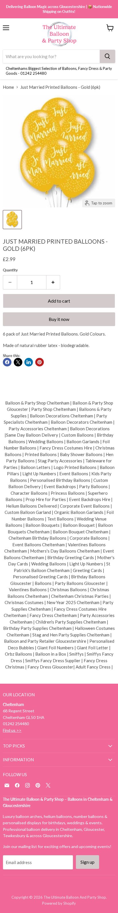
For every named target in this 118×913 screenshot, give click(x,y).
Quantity (10, 270)
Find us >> (12, 730)
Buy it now (59, 319)
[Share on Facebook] (7, 362)
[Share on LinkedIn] (28, 362)
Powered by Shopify (59, 903)
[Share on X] (18, 362)
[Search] (107, 56)
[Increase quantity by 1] (53, 282)
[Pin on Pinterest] (39, 362)
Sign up (87, 862)
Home (8, 87)
